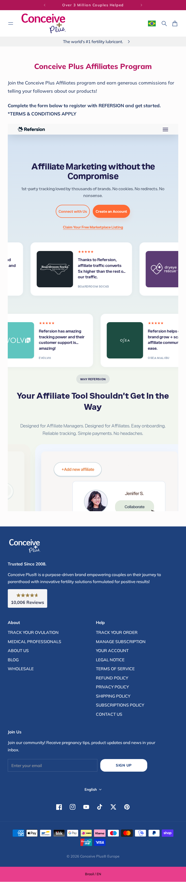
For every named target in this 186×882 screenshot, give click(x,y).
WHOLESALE (21, 668)
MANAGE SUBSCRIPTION (121, 641)
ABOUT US (18, 650)
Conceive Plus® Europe (99, 856)
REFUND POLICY (112, 677)
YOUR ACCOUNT (112, 650)
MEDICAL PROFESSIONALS (34, 641)
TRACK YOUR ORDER (117, 632)
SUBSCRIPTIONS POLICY (120, 704)
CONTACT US (109, 714)
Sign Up (124, 765)
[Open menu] (11, 23)
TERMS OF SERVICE (115, 668)
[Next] (141, 5)
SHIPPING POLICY (113, 696)
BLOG (13, 659)
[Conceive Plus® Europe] (43, 23)
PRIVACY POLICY (112, 686)
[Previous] (44, 5)
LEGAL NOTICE (110, 659)
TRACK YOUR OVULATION (33, 632)
